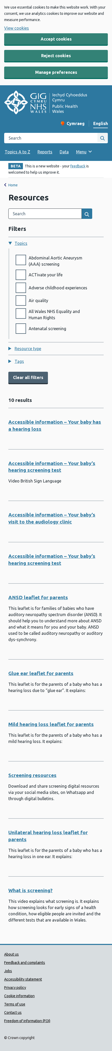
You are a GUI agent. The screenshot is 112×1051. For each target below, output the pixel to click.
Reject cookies (56, 55)
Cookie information (19, 996)
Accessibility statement (23, 979)
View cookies (16, 28)
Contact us (13, 1012)
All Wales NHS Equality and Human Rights (54, 314)
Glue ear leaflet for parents (40, 673)
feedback (77, 166)
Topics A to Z (17, 151)
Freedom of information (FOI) (27, 1021)
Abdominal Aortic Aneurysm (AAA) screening (55, 261)
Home (13, 185)
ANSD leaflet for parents (38, 597)
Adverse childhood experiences (58, 287)
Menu (81, 151)
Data (64, 151)
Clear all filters (28, 377)
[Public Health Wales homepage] (45, 103)
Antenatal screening (47, 328)
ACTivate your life (46, 274)
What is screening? (30, 890)
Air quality (38, 300)
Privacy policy (15, 987)
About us (11, 954)
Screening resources (32, 775)
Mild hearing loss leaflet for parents (51, 724)
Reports (45, 151)
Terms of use (14, 1004)
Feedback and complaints (24, 963)
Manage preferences (56, 72)
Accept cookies (56, 39)
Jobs (8, 971)
